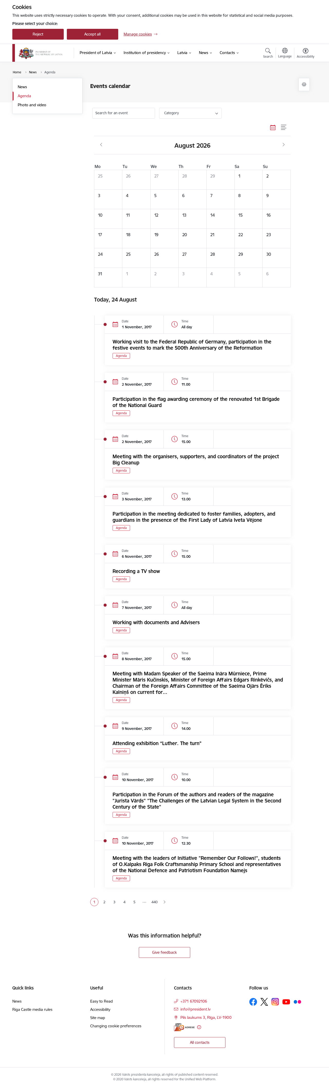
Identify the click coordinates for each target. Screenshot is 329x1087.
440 (154, 902)
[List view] (284, 127)
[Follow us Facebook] (253, 1002)
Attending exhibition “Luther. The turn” (157, 743)
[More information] (199, 1027)
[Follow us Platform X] (264, 1002)
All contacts (199, 1042)
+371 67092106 (193, 1001)
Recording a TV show (136, 571)
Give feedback (164, 952)
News (22, 86)
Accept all (92, 34)
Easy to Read (101, 1001)
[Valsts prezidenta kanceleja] (41, 53)
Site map (97, 1017)
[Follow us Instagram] (275, 1001)
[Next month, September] (284, 145)
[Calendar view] (273, 127)
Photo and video (32, 104)
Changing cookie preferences (115, 1025)
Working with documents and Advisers (156, 622)
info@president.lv (195, 1009)
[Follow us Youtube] (286, 1001)
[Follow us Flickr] (297, 1001)
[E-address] (184, 1027)
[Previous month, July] (101, 145)
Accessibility (100, 1009)
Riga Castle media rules (32, 1009)
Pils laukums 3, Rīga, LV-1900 (206, 1017)
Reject (38, 34)
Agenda (24, 95)
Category (171, 113)
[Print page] (304, 84)
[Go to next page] (164, 902)
